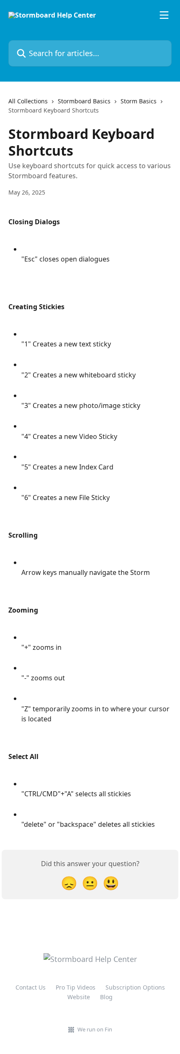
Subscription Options (135, 987)
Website (78, 997)
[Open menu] (164, 15)
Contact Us (30, 987)
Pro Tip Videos (75, 987)
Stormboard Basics (84, 101)
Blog (106, 997)
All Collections (28, 101)
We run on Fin (94, 1029)
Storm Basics (139, 101)
